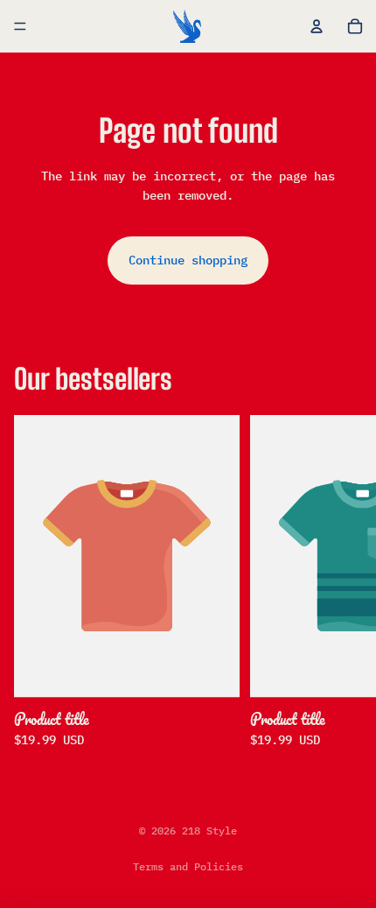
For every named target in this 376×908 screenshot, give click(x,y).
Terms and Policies (188, 866)
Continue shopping (188, 260)
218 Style (209, 830)
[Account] (316, 26)
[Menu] (20, 26)
